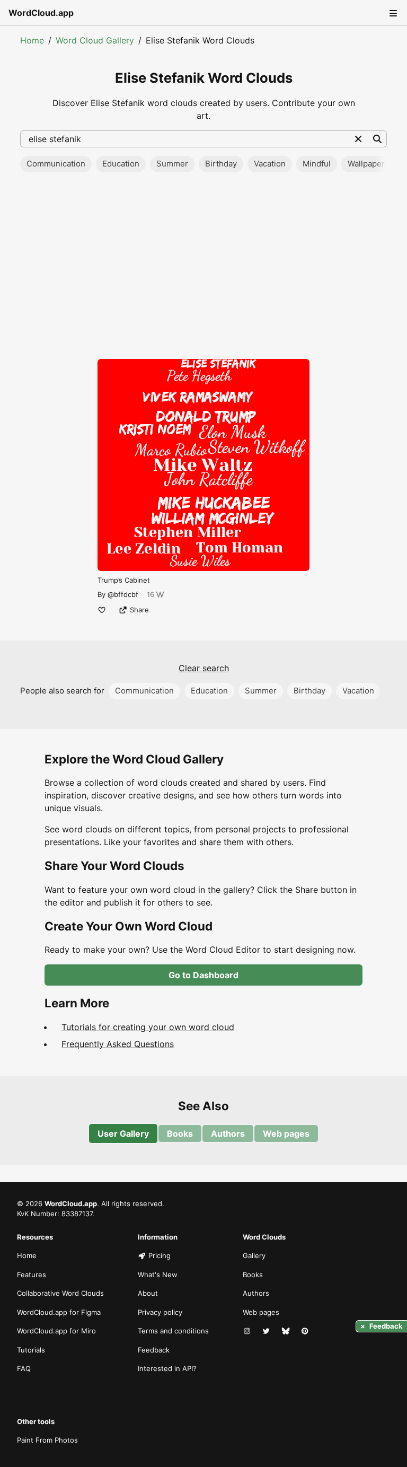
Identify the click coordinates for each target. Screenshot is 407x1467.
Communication (55, 164)
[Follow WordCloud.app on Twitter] (267, 1331)
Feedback (154, 1350)
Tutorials (31, 1350)
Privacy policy (160, 1312)
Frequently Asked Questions (117, 1044)
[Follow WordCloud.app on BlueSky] (286, 1331)
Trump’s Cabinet (124, 580)
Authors (228, 1133)
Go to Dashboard (203, 975)
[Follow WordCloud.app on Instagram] (248, 1331)
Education (120, 164)
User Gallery (123, 1133)
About (148, 1293)
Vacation (270, 164)
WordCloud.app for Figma (59, 1312)
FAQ (24, 1368)
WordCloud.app (41, 12)
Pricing (159, 1255)
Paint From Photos (47, 1440)
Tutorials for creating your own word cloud (147, 1027)
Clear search (204, 668)
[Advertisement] (203, 269)
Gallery (254, 1255)
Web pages (286, 1133)
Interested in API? (167, 1368)
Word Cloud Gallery (95, 40)
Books (180, 1133)
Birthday (221, 164)
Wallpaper (366, 164)
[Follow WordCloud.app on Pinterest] (305, 1331)
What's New (158, 1274)
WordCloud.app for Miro (56, 1331)
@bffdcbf (123, 594)
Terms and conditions (173, 1331)
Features (31, 1274)
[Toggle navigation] (392, 13)
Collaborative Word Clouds (60, 1293)
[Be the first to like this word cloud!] (101, 609)
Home (32, 40)
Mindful (317, 164)
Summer (172, 164)
